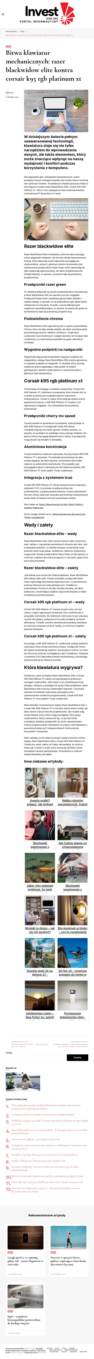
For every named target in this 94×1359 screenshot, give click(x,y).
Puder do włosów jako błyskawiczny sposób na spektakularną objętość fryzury (47, 1176)
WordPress (42, 1352)
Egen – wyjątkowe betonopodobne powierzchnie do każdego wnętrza (24, 1320)
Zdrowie (73, 1352)
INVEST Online (29, 1349)
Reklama (83, 1352)
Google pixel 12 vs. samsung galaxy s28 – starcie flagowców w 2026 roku (25, 1261)
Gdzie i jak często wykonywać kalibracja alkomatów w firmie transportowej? (47, 1182)
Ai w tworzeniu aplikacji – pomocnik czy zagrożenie (35, 1139)
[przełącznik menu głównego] (3, 14)
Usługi (64, 1352)
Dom (64, 1348)
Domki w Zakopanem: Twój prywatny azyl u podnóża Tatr (38, 1160)
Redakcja (9, 92)
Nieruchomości (71, 1350)
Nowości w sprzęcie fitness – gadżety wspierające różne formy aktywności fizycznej (68, 1261)
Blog (8, 46)
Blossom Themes (17, 1352)
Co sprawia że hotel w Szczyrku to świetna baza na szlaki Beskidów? (43, 1114)
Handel (72, 1348)
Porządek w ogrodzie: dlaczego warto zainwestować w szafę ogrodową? (44, 1154)
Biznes (50, 1348)
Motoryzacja (56, 1350)
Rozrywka (54, 1352)
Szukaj (9, 1053)
